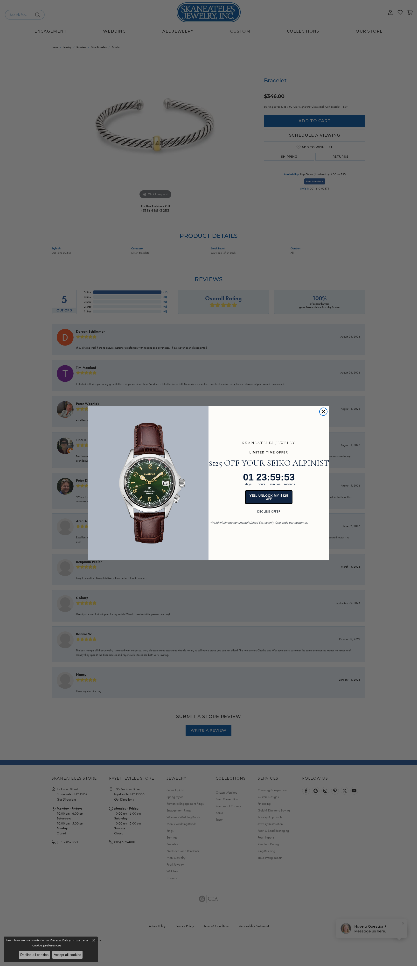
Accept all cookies (67, 955)
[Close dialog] (323, 412)
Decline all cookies (34, 955)
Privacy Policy (60, 940)
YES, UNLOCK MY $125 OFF (269, 497)
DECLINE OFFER (269, 511)
